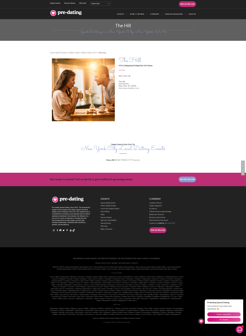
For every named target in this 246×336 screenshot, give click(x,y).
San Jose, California (102, 314)
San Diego (94, 294)
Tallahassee (80, 298)
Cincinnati (170, 279)
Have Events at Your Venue (158, 220)
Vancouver (144, 298)
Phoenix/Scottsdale (177, 290)
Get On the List (187, 179)
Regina (136, 292)
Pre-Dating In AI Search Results (131, 318)
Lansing (135, 284)
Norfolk (155, 288)
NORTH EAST (61, 53)
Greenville (134, 282)
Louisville (70, 286)
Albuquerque (65, 277)
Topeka (102, 298)
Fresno (78, 282)
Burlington (83, 279)
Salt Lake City (64, 294)
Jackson (86, 284)
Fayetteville (174, 281)
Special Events (106, 223)
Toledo (96, 298)
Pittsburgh (55, 292)
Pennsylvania (146, 312)
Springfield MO (165, 296)
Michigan (162, 310)
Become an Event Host (157, 217)
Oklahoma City (85, 290)
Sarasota (180, 294)
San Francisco (103, 294)
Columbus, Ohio (142, 308)
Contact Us (153, 223)
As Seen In (153, 209)
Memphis (133, 286)
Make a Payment (106, 229)
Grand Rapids (106, 282)
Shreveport (72, 296)
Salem (56, 294)
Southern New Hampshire (112, 296)
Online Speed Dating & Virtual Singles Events (79, 267)
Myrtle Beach (87, 288)
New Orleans (137, 288)
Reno (142, 292)
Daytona (111, 281)
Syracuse (71, 298)
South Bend (89, 296)
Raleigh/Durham (128, 292)
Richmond (148, 292)
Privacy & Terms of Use (102, 263)
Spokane (140, 296)
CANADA (100, 308)
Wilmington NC (122, 300)
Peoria (159, 290)
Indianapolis (68, 284)
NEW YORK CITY (89, 53)
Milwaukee (161, 286)
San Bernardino (84, 294)
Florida (168, 308)
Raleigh (55, 314)
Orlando (112, 290)
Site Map (114, 263)
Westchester (107, 300)
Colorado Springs (57, 281)
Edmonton (153, 281)
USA (52, 53)
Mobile (177, 286)
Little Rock (165, 284)
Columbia (67, 281)
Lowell (77, 286)
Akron (52, 277)
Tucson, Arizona (146, 314)
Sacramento (174, 292)
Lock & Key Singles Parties (110, 209)
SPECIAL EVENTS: (59, 267)
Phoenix (163, 312)
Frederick (71, 282)
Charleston (129, 279)
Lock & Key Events (124, 263)
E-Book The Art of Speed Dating (160, 211)
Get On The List (243, 168)
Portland (82, 292)
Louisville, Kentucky (132, 310)
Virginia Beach (154, 298)
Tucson (114, 298)
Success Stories (69, 3)
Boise (181, 277)
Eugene (166, 281)
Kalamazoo (111, 284)
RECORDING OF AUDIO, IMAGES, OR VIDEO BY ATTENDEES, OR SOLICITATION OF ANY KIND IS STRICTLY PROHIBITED (116, 258)
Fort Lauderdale (61, 282)
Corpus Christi (83, 281)
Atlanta (95, 277)
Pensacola (151, 290)
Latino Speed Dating (156, 269)
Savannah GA (56, 296)
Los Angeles (62, 286)
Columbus (74, 281)
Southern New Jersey (129, 296)
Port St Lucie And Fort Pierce (69, 292)
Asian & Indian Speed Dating (140, 269)
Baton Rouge (151, 277)
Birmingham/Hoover (172, 277)
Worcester (132, 300)
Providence (98, 292)
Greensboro (125, 282)
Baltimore (143, 277)
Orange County (103, 290)
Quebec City (117, 292)
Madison (83, 286)
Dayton (104, 281)
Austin (119, 277)
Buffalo (76, 279)
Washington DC (165, 298)
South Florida (98, 296)
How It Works (105, 211)
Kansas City (120, 284)
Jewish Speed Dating (173, 267)
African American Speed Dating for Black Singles (151, 267)
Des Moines (133, 281)
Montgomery (70, 288)
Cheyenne (155, 279)
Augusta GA (112, 277)
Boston (55, 279)
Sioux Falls (80, 296)
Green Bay (116, 282)
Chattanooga (146, 279)
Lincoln (158, 284)
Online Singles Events (108, 206)
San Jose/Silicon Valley (151, 294)
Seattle (65, 296)
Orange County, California (126, 312)
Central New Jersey (118, 279)
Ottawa (118, 290)
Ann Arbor (81, 277)
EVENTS (120, 14)
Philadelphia (166, 290)
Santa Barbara (164, 294)
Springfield (147, 296)
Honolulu (166, 282)
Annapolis (89, 277)
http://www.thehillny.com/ (129, 88)
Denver (125, 281)
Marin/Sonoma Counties (95, 286)
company (154, 14)
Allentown (73, 277)
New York (88, 312)
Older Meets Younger (170, 269)
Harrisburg (152, 282)
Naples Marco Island (99, 288)
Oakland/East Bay (74, 290)
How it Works (137, 14)
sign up (192, 14)
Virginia (167, 314)
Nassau (116, 288)
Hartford (159, 282)
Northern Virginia (61, 290)
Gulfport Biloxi (143, 282)
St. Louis (174, 296)
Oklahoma (107, 312)
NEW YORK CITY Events (127, 160)
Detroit (141, 281)
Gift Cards (82, 3)
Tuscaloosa (127, 298)
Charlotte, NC (109, 308)
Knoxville (129, 284)
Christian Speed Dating (64, 269)
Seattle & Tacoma (115, 314)
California (93, 308)
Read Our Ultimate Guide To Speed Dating (106, 318)
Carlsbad (108, 279)
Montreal (78, 288)
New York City (146, 288)
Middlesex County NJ (149, 286)
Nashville (110, 288)
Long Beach (173, 284)
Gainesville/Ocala (95, 282)
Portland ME (90, 292)
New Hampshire (126, 288)
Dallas (92, 281)
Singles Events (55, 3)
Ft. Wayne (85, 282)
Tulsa (120, 298)
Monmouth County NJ (58, 288)
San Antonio (74, 294)
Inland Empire (77, 284)
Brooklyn (70, 279)
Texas (131, 314)
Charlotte (137, 279)
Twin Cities (136, 298)
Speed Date (95, 3)
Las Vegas (143, 284)
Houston (173, 282)
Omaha (94, 290)
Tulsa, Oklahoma (158, 314)
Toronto (108, 298)
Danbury (98, 281)
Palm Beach (143, 290)
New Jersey (70, 312)
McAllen (106, 286)
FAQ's (103, 214)
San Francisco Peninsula (117, 294)
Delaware (118, 281)
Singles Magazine (155, 206)
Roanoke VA (157, 292)
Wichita (114, 300)
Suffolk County (62, 298)
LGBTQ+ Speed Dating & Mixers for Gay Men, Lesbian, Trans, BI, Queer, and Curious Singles (101, 269)
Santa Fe (173, 294)
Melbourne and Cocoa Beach (120, 286)
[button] (239, 329)
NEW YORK (74, 53)
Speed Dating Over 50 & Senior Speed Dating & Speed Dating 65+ (114, 267)
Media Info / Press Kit (156, 214)
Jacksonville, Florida (91, 310)
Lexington (151, 284)
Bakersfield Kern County (130, 277)
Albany (57, 277)
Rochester (165, 292)
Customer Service (155, 203)
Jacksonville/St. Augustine (98, 284)
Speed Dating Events (108, 203)
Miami (139, 286)
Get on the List (187, 4)
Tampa (137, 314)
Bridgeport (62, 279)
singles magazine (174, 14)
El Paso (160, 281)
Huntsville (60, 284)
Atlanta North (103, 277)
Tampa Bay (88, 298)
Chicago (162, 279)
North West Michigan (165, 288)
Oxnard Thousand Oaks (130, 290)
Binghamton (160, 277)
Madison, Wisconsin (146, 310)
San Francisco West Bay (134, 294)
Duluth (146, 281)
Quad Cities (107, 292)
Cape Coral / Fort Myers (95, 279)
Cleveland (177, 279)
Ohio (100, 312)
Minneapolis (169, 286)
